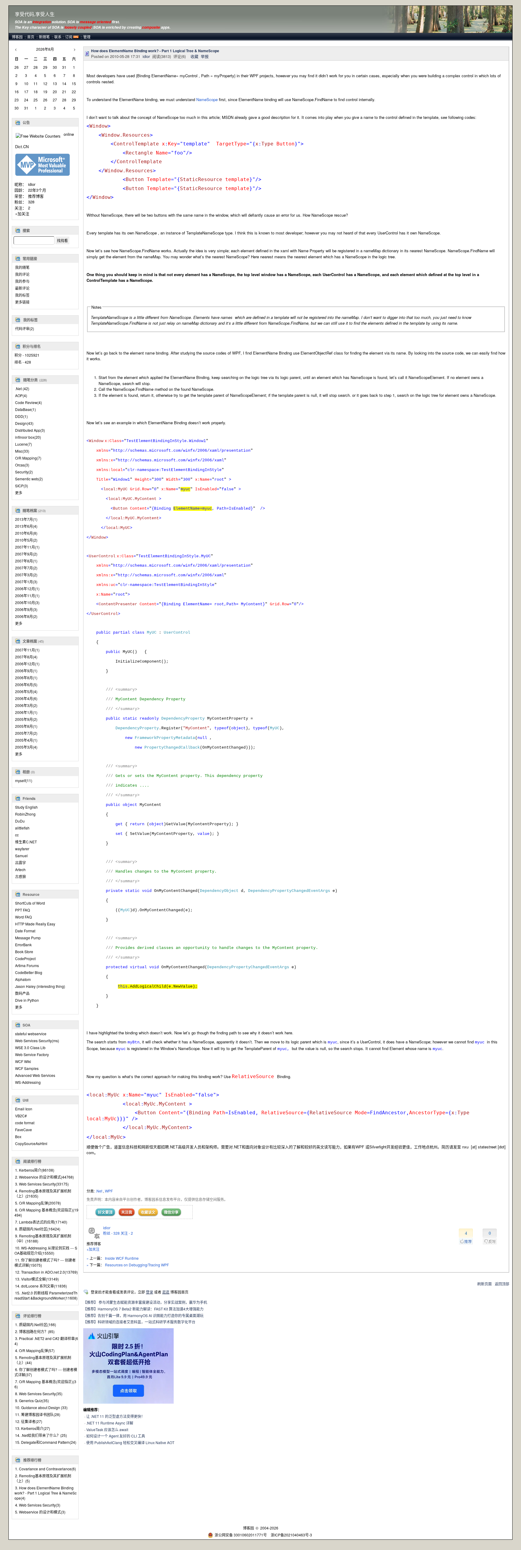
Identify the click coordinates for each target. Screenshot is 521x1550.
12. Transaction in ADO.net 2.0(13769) (46, 1272)
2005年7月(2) (26, 733)
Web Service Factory (32, 1054)
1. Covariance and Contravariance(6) (45, 1468)
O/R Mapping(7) (28, 457)
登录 (149, 1291)
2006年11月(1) (27, 595)
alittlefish (22, 827)
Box (18, 1136)
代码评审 (24, 328)
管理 (86, 36)
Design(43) (24, 423)
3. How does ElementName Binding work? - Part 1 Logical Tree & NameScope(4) (45, 1493)
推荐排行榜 (32, 1460)
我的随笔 (22, 267)
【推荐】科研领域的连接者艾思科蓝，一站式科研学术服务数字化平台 (139, 1321)
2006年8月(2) (26, 616)
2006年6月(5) (26, 684)
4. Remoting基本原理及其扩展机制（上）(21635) (42, 1193)
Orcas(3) (22, 464)
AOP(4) (21, 395)
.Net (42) (22, 388)
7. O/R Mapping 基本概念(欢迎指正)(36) (45, 1384)
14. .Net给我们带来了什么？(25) (41, 1435)
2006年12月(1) (27, 588)
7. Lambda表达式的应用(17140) (41, 1221)
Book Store (24, 951)
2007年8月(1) (26, 560)
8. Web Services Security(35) (38, 1393)
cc (17, 834)
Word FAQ (23, 916)
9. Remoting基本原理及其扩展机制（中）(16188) (42, 1238)
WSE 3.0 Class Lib (30, 1047)
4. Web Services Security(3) (37, 1504)
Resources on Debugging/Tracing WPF (137, 1264)
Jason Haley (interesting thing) (40, 986)
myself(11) (23, 780)
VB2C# (21, 1115)
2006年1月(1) (26, 712)
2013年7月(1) (26, 519)
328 (31, 202)
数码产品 (22, 993)
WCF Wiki (23, 1061)
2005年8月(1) (26, 726)
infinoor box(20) (28, 437)
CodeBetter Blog (28, 972)
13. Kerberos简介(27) (32, 1428)
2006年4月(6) (26, 698)
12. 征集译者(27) (28, 1421)
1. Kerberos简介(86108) (34, 1170)
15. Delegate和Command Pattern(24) (45, 1442)
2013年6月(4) (26, 526)
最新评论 (22, 288)
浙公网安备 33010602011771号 (241, 1534)
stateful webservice (30, 1033)
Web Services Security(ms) (37, 1040)
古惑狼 (20, 876)
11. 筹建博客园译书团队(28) (37, 1414)
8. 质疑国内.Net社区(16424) (37, 1228)
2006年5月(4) (26, 691)
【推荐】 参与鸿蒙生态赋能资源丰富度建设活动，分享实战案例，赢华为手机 (145, 1302)
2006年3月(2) (26, 705)
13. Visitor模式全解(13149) (37, 1278)
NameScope (207, 99)
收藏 (194, 56)
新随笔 (44, 36)
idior (31, 184)
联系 (58, 36)
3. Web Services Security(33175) (42, 1183)
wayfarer (22, 848)
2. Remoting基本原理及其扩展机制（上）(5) (42, 1478)
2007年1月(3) (26, 581)
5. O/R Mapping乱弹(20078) (38, 1202)
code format (24, 1122)
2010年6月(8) (26, 533)
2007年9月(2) (26, 553)
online (69, 134)
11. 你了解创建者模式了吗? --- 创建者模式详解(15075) (45, 1262)
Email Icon (23, 1108)
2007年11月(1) (27, 546)
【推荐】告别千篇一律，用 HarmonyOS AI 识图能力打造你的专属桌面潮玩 (143, 1315)
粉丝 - (111, 1233)
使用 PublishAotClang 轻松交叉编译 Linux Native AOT (130, 1442)
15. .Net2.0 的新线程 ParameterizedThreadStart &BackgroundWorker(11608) (45, 1295)
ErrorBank (23, 944)
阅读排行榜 (32, 1161)
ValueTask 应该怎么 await (107, 1429)
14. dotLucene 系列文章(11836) (41, 1285)
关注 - (127, 1233)
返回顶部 (502, 1283)
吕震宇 (20, 862)
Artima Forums (27, 965)
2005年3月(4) (26, 747)
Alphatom (23, 979)
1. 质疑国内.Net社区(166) (35, 1324)
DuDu (20, 820)
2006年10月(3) (27, 602)
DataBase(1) (25, 409)
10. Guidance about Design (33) (41, 1407)
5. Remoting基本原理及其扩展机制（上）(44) (42, 1360)
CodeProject (25, 958)
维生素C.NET (26, 841)
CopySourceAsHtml (31, 1143)
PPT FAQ (22, 909)
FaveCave (23, 1129)
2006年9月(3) (26, 609)
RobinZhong (25, 813)
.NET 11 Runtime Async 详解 (109, 1422)
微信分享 (171, 1212)
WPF (109, 1190)
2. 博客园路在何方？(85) (35, 1331)
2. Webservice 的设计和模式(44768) (44, 1176)
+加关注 (22, 213)
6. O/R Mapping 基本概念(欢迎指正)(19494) (46, 1212)
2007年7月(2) (26, 567)
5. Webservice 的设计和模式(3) (40, 1511)
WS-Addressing (28, 1082)
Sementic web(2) (29, 478)
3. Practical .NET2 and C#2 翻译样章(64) (46, 1341)
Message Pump (28, 937)
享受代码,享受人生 (35, 14)
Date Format (25, 930)
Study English (26, 807)
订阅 (68, 36)
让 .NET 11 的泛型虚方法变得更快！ (115, 1416)
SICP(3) (21, 485)
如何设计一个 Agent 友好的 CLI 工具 (115, 1435)
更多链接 (22, 301)
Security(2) (24, 471)
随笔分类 (30, 380)
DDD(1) (21, 416)
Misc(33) (22, 451)
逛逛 (165, 1291)
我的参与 (22, 281)
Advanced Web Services (35, 1075)
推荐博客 (36, 196)
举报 (205, 56)
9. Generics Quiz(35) (32, 1400)
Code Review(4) (28, 402)
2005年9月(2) (26, 719)
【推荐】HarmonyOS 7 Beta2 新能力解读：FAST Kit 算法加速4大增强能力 (143, 1308)
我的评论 (22, 274)
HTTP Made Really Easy (35, 923)
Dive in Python (27, 1000)
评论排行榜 (32, 1316)
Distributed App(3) (30, 430)
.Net (99, 1190)
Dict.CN (22, 146)
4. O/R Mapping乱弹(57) (35, 1350)
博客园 (17, 36)
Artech (20, 869)
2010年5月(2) (26, 540)
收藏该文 (148, 1212)
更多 (18, 492)
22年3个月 (37, 190)
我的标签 (22, 295)
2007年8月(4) (26, 656)
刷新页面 (484, 1283)
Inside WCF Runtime (122, 1258)
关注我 (126, 1212)
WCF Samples (27, 1068)
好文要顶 (105, 1212)
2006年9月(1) (26, 670)
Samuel (21, 855)
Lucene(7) (23, 444)
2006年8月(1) (26, 677)
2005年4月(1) (26, 740)
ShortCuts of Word (30, 902)
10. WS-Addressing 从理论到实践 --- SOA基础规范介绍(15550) (45, 1250)
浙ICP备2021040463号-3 (291, 1534)
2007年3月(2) (26, 574)
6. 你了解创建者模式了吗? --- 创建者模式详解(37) (45, 1372)
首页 (30, 36)
